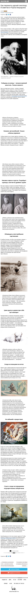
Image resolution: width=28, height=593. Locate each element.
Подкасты (4, 579)
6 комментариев (15, 550)
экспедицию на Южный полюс (19, 95)
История (20, 579)
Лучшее (6, 583)
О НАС (10, 583)
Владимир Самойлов (4, 12)
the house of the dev (19, 583)
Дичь (10, 579)
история (5, 11)
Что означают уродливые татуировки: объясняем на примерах (21, 564)
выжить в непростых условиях (8, 537)
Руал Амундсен (4, 31)
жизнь (2, 11)
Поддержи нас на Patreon (14, 572)
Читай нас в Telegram (14, 569)
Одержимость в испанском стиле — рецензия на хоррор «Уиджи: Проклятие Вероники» (7, 564)
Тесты (14, 579)
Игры (25, 579)
